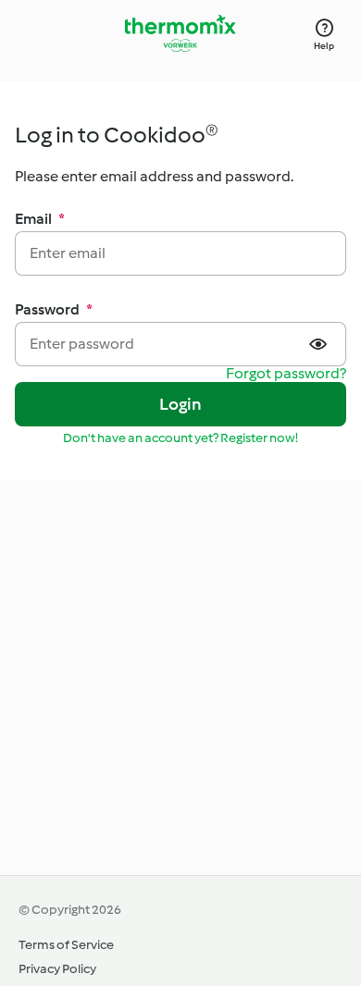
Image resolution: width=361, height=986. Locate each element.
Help (324, 46)
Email (40, 219)
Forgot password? (286, 374)
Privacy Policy (57, 969)
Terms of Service (66, 945)
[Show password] (320, 344)
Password (54, 309)
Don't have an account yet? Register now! (180, 438)
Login (181, 404)
